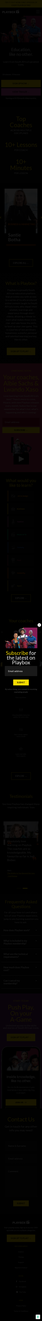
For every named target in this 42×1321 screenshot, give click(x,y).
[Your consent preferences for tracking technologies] (38, 1317)
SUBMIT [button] (21, 682)
